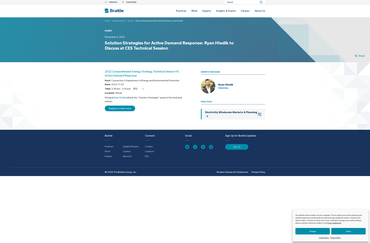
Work (107, 151)
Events (130, 21)
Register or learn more (120, 108)
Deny (348, 231)
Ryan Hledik (120, 97)
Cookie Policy (324, 238)
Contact (148, 146)
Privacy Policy (336, 238)
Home (107, 21)
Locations (149, 151)
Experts (108, 156)
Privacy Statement (334, 223)
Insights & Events (118, 21)
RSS (147, 156)
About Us (127, 156)
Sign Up (236, 146)
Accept (312, 231)
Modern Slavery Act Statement (232, 172)
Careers (127, 151)
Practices (109, 146)
